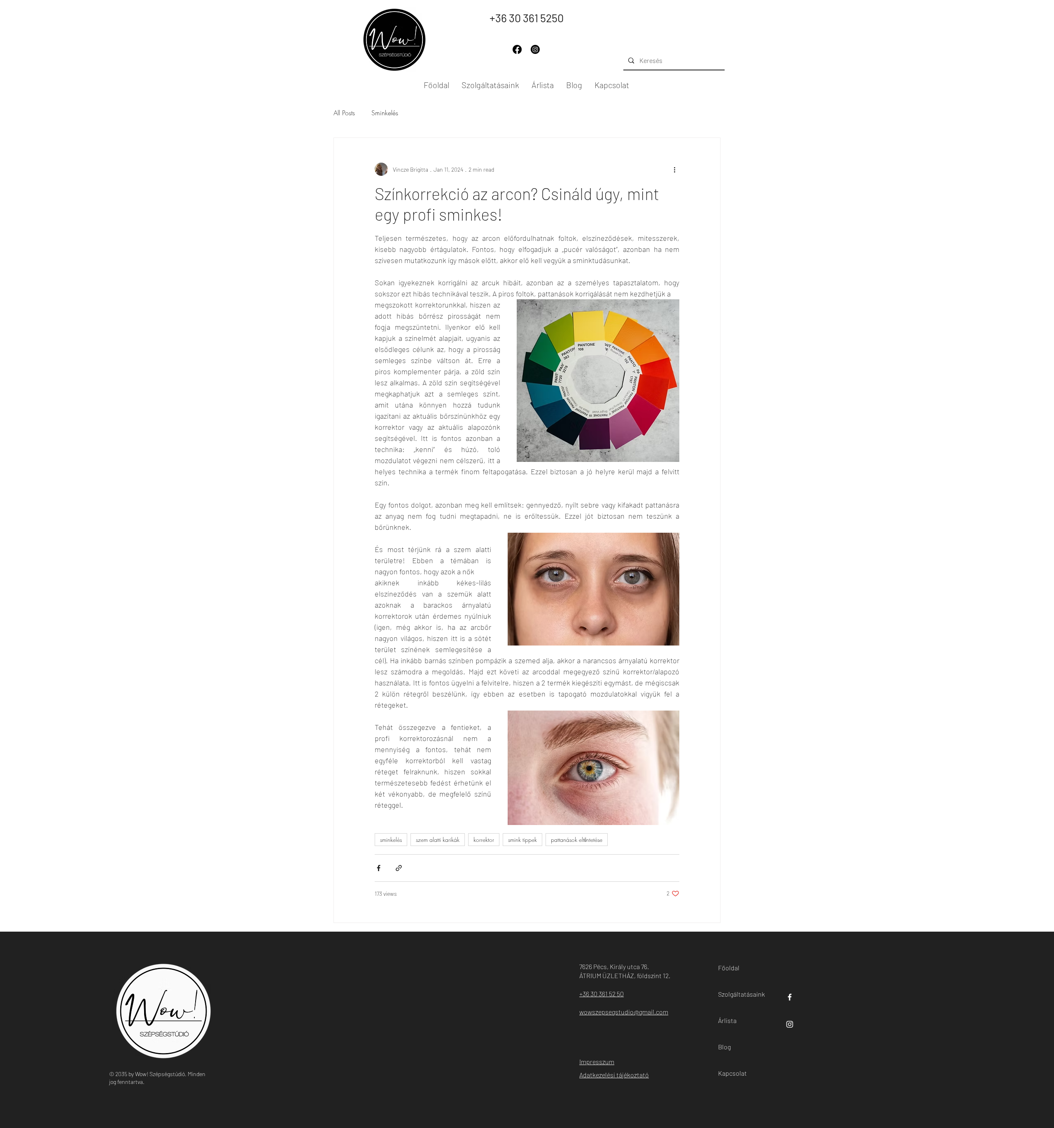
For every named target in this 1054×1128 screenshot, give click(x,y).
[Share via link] (399, 868)
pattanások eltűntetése (576, 840)
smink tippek (522, 840)
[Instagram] (535, 49)
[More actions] (674, 169)
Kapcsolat (732, 1073)
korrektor (483, 840)
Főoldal (728, 968)
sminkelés (391, 840)
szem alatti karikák (437, 840)
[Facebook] (517, 49)
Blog (724, 1047)
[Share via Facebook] (378, 868)
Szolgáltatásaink (736, 994)
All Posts (344, 112)
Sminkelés (384, 112)
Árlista (727, 1020)
